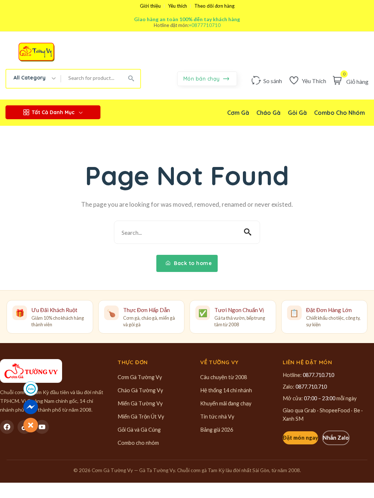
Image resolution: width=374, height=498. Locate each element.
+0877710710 (205, 25)
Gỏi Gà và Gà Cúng (139, 430)
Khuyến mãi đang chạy (225, 403)
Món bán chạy (202, 78)
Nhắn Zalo (336, 438)
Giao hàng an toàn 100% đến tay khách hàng (187, 19)
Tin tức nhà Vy (217, 416)
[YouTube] (42, 427)
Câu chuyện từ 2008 (223, 377)
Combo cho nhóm (138, 443)
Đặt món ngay (300, 438)
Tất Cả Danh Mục (53, 112)
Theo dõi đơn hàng (214, 6)
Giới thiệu (150, 6)
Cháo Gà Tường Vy (140, 390)
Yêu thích (177, 6)
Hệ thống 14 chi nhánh (226, 390)
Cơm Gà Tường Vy (140, 377)
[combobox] (33, 79)
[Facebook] (7, 427)
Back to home (192, 263)
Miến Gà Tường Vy (140, 403)
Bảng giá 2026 (216, 430)
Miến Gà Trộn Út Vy (141, 416)
